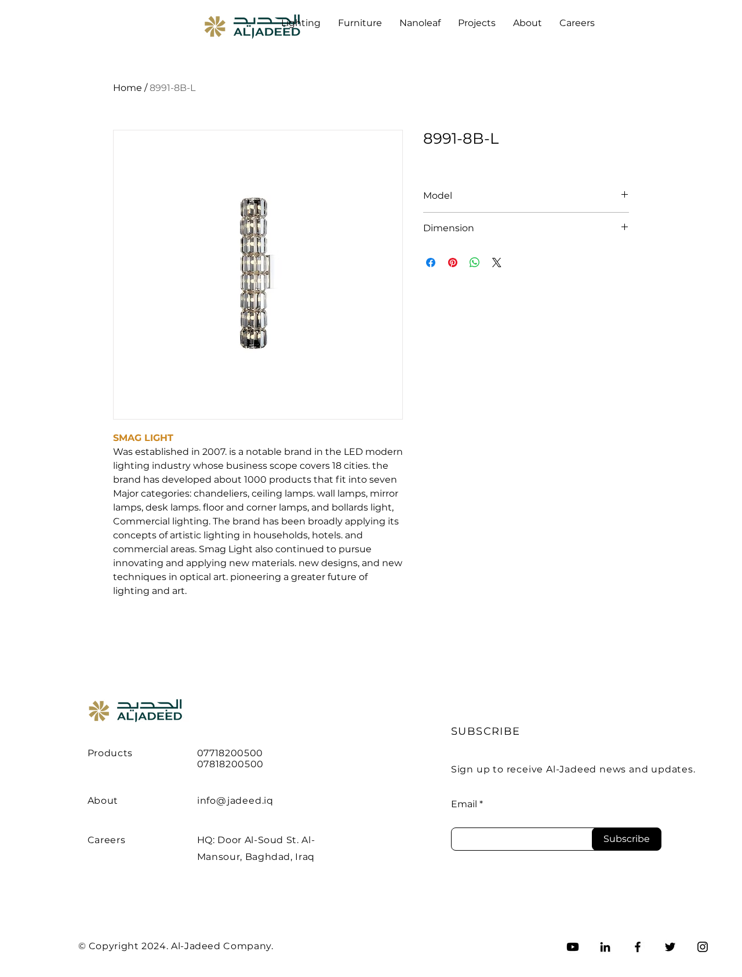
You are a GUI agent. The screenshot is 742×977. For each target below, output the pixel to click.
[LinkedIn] (605, 947)
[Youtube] (573, 947)
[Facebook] (638, 947)
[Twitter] (670, 947)
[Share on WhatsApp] (475, 262)
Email (464, 804)
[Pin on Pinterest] (453, 262)
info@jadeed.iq (235, 800)
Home (127, 87)
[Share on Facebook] (431, 262)
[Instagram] (703, 947)
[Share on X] (497, 262)
